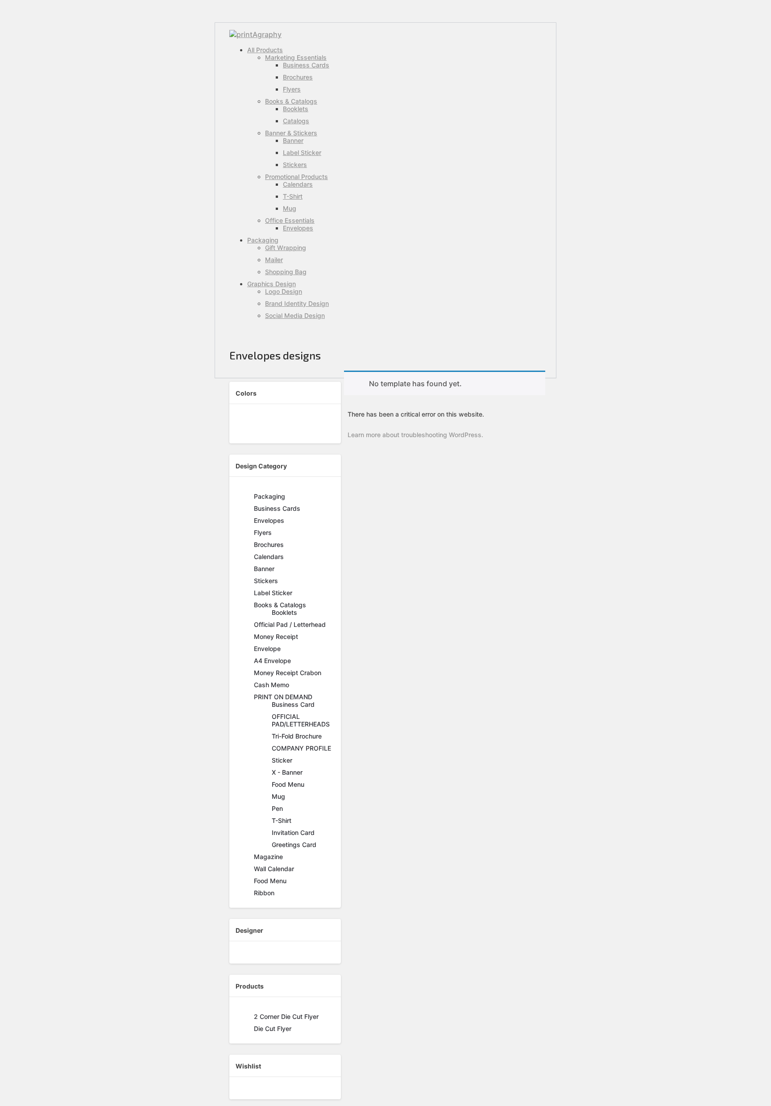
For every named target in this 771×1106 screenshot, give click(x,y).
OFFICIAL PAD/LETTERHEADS (301, 720)
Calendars (298, 184)
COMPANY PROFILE (301, 748)
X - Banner (287, 772)
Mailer (274, 259)
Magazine (268, 856)
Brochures (298, 77)
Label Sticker (302, 152)
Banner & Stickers (291, 133)
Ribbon (264, 893)
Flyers (292, 89)
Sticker (282, 760)
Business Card (293, 704)
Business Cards (306, 65)
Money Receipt (276, 636)
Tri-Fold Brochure (297, 736)
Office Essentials (290, 220)
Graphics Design (271, 284)
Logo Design (283, 291)
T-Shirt (293, 196)
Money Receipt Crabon (287, 672)
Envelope (267, 648)
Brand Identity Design (297, 303)
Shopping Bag (286, 271)
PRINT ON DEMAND (283, 697)
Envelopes (298, 228)
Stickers (295, 164)
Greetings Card (294, 844)
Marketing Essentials (296, 57)
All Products (265, 50)
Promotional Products (296, 176)
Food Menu (288, 784)
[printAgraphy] (255, 34)
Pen (277, 808)
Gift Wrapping (285, 247)
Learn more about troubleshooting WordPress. (415, 434)
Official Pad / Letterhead (290, 624)
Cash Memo (271, 685)
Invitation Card (293, 832)
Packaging (262, 240)
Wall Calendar (274, 868)
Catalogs (296, 121)
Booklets (295, 109)
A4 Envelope (272, 660)
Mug (289, 208)
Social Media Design (295, 315)
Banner (293, 140)
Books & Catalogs (291, 101)
